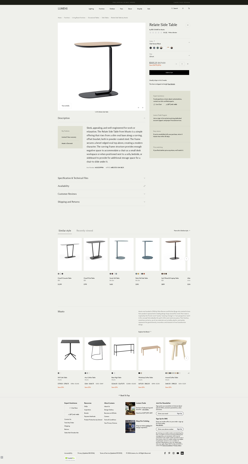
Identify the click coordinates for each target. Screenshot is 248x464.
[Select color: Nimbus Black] (62, 273)
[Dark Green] (157, 48)
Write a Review (172, 32)
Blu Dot (112, 280)
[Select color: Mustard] (138, 273)
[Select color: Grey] (174, 373)
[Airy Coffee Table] (97, 349)
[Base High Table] (124, 349)
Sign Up (179, 413)
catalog (148, 425)
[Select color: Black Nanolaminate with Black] (85, 373)
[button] (155, 33)
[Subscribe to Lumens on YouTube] (177, 453)
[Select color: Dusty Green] (172, 373)
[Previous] (103, 2)
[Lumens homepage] (63, 9)
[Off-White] (164, 48)
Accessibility (68, 453)
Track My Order (69, 422)
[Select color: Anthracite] (166, 373)
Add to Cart (169, 72)
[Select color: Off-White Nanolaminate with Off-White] (89, 373)
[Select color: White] (114, 273)
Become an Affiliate (110, 413)
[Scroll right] (186, 259)
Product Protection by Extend (93, 420)
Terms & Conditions (110, 420)
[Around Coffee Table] (177, 349)
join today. (145, 409)
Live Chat (159, 104)
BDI (59, 280)
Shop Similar (71, 268)
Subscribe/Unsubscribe (71, 432)
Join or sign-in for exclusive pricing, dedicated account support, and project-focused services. (167, 119)
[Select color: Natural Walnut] (164, 273)
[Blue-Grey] (154, 48)
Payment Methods (89, 416)
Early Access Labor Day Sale (125, 2)
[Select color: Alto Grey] (58, 273)
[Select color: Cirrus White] (60, 273)
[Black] (150, 48)
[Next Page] (143, 108)
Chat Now (74, 408)
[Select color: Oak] (141, 373)
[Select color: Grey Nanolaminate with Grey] (87, 373)
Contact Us (67, 419)
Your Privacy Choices (110, 423)
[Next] (144, 2)
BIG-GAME (154, 29)
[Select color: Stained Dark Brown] (178, 373)
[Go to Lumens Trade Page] (130, 408)
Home (60, 17)
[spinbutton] (182, 64)
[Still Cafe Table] (70, 349)
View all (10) (65, 106)
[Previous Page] (139, 108)
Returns (66, 429)
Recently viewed (84, 230)
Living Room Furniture (78, 17)
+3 (188, 373)
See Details (171, 84)
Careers (106, 416)
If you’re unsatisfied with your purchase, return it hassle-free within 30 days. (168, 135)
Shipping (67, 426)
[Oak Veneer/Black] (161, 48)
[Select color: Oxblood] (112, 273)
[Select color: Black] (110, 273)
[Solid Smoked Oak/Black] (171, 48)
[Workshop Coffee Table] (150, 349)
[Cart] (189, 8)
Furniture (67, 17)
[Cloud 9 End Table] (96, 250)
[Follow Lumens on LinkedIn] (182, 453)
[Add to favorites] (187, 25)
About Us (107, 406)
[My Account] (183, 8)
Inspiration (87, 410)
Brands (86, 413)
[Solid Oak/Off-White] (168, 48)
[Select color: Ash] (168, 373)
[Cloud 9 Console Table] (70, 250)
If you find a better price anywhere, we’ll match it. (168, 150)
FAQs (86, 406)
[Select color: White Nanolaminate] (60, 373)
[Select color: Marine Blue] (136, 273)
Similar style (65, 230)
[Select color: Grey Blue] (116, 273)
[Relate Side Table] (101, 67)
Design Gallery (109, 410)
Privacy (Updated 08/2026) (86, 453)
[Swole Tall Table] (122, 250)
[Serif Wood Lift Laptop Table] (173, 250)
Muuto (163, 29)
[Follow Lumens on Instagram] (173, 453)
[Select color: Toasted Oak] (166, 273)
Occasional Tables (93, 17)
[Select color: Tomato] (144, 273)
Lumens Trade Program (182, 2)
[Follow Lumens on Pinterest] (169, 453)
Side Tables (105, 17)
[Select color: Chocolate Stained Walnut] (162, 273)
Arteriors (190, 280)
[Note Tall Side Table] (148, 250)
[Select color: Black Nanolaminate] (58, 373)
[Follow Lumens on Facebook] (165, 453)
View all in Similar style (181, 230)
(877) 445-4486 (172, 104)
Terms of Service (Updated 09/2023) (111, 453)
